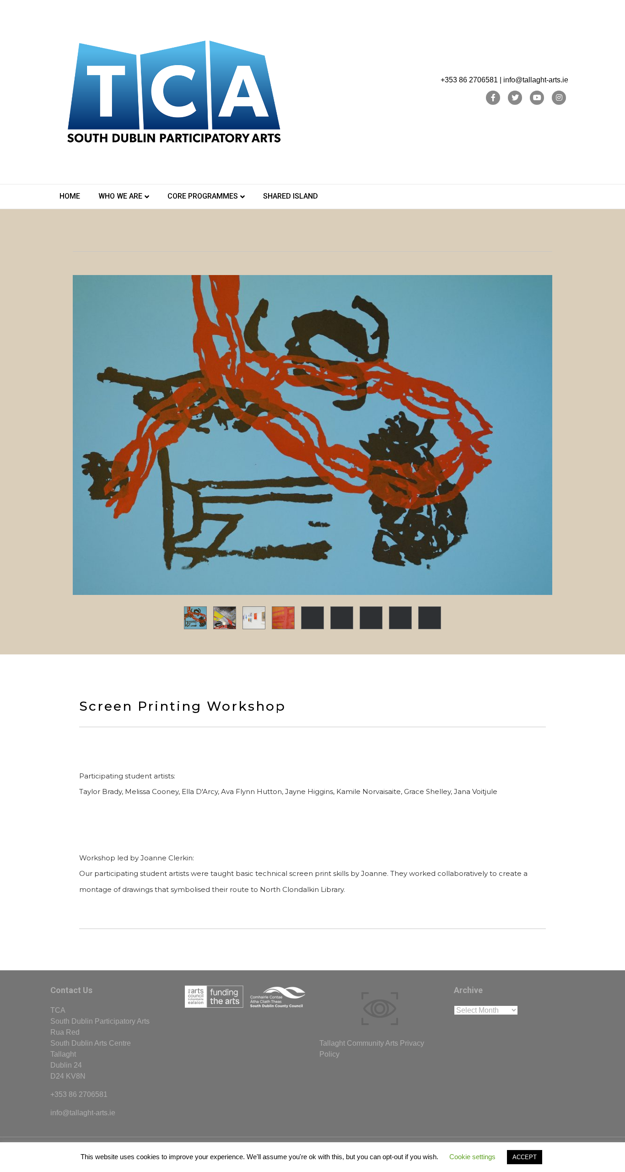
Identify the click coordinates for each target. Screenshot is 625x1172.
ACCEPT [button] (524, 1157)
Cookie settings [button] (472, 1157)
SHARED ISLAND (290, 196)
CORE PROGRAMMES (202, 196)
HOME (69, 196)
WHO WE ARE (120, 196)
